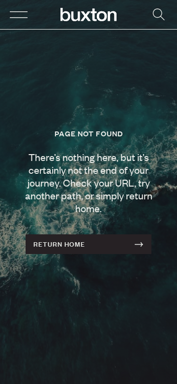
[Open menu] (19, 15)
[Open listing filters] (158, 15)
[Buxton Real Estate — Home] (88, 15)
